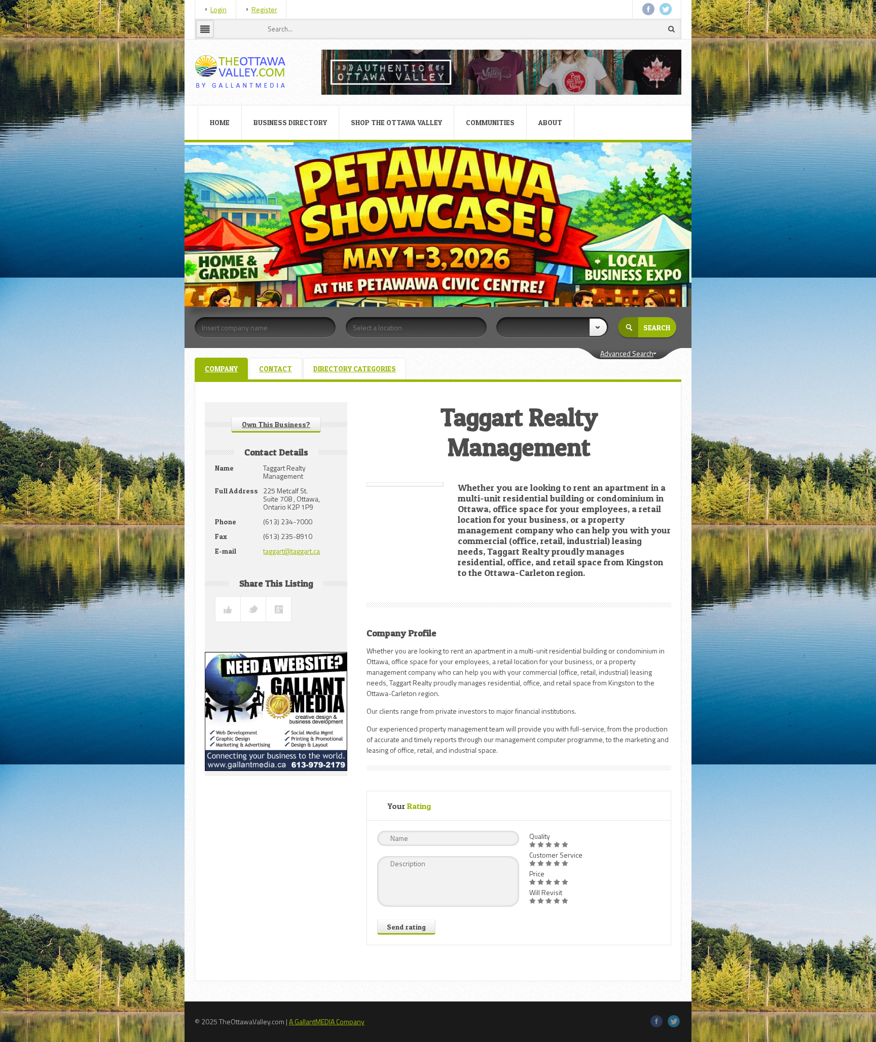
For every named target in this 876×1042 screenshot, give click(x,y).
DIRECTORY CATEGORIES (354, 368)
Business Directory (290, 122)
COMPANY (221, 368)
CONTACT (275, 368)
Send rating (406, 926)
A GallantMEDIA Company (326, 1021)
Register (264, 9)
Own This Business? (276, 424)
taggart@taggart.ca (291, 551)
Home (220, 122)
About (550, 122)
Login (218, 9)
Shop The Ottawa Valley (396, 122)
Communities (490, 122)
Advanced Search (626, 353)
